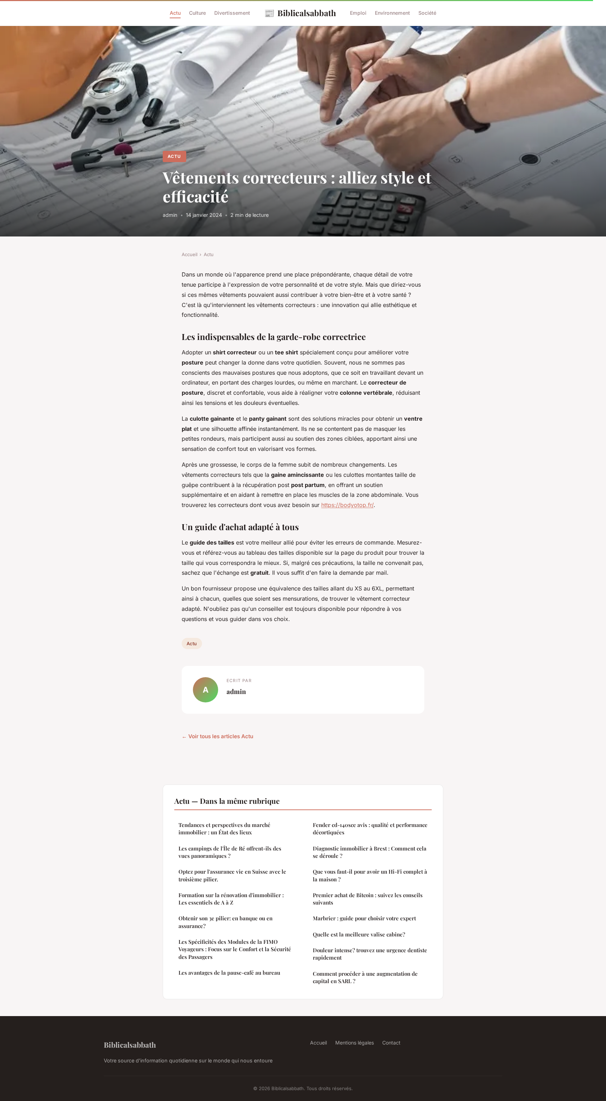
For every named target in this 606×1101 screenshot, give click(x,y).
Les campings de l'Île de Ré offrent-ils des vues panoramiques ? (230, 852)
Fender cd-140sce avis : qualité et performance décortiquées (370, 828)
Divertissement (232, 13)
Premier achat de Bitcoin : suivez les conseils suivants (368, 899)
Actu (175, 13)
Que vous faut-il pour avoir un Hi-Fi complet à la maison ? (370, 875)
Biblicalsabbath (300, 12)
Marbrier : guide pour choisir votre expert (364, 918)
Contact (391, 1043)
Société (427, 13)
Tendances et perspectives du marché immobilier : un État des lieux (224, 828)
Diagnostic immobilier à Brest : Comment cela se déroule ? (369, 852)
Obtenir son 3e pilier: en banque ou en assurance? (225, 922)
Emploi (358, 13)
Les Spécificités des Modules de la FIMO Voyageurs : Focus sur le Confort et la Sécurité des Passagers (235, 949)
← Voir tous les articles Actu (217, 736)
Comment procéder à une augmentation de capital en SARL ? (365, 977)
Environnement (392, 13)
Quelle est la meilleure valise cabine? (359, 934)
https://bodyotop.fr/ (347, 504)
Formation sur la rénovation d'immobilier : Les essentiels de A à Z (231, 899)
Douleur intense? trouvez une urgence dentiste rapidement (370, 954)
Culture (197, 13)
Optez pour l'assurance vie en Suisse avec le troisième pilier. (232, 875)
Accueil (189, 254)
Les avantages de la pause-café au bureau (229, 972)
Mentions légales (354, 1043)
